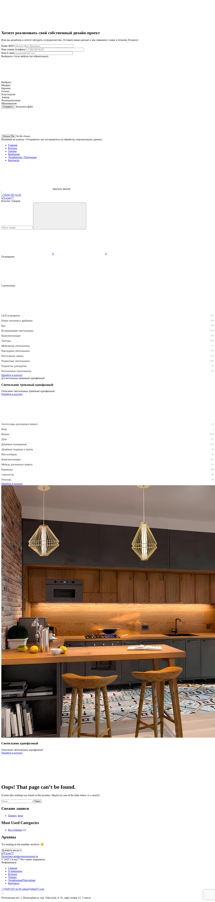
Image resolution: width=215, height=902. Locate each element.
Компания (14, 154)
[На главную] (7, 198)
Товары (12, 151)
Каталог (12, 148)
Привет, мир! (15, 815)
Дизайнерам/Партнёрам (21, 880)
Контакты (13, 160)
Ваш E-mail (7, 52)
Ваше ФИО (7, 45)
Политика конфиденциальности (19, 856)
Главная (12, 145)
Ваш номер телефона (13, 49)
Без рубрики (15, 829)
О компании (15, 871)
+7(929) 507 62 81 (11, 194)
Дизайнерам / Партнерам (22, 157)
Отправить (8, 106)
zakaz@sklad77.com (33, 889)
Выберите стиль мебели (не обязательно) (24, 56)
